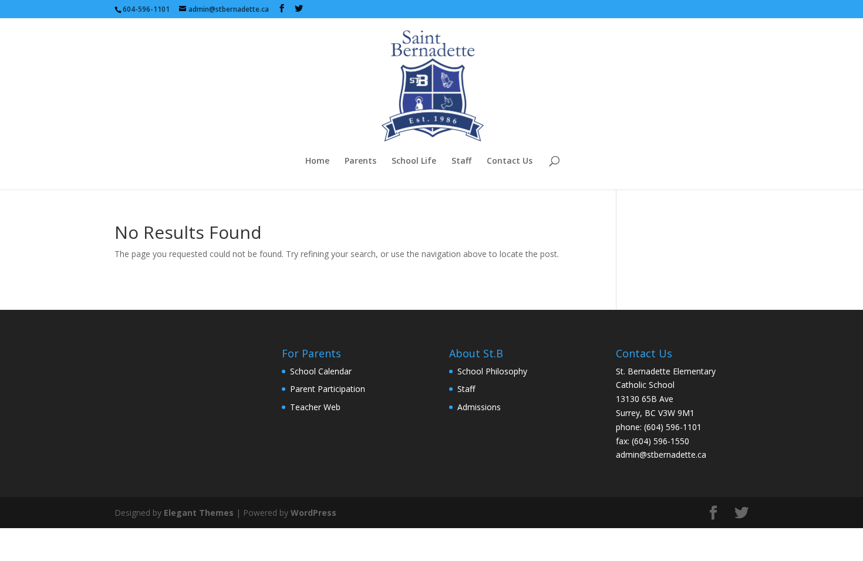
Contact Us (509, 161)
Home (317, 161)
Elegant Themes (199, 512)
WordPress (313, 512)
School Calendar (321, 371)
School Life (414, 161)
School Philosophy (492, 371)
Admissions (479, 407)
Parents (360, 161)
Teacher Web (315, 407)
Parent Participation (327, 388)
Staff (461, 161)
